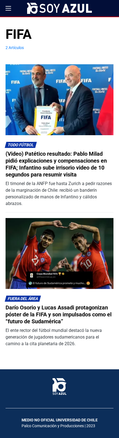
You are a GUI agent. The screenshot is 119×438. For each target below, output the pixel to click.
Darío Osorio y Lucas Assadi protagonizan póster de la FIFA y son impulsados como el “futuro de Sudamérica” (59, 314)
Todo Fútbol (21, 145)
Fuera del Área (23, 298)
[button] (8, 8)
